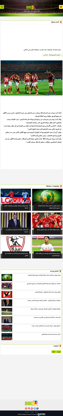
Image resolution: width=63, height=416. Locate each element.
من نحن (36, 412)
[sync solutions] (41, 414)
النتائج (53, 351)
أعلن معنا (27, 412)
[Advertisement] (31, 39)
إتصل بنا (31, 412)
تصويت (58, 351)
